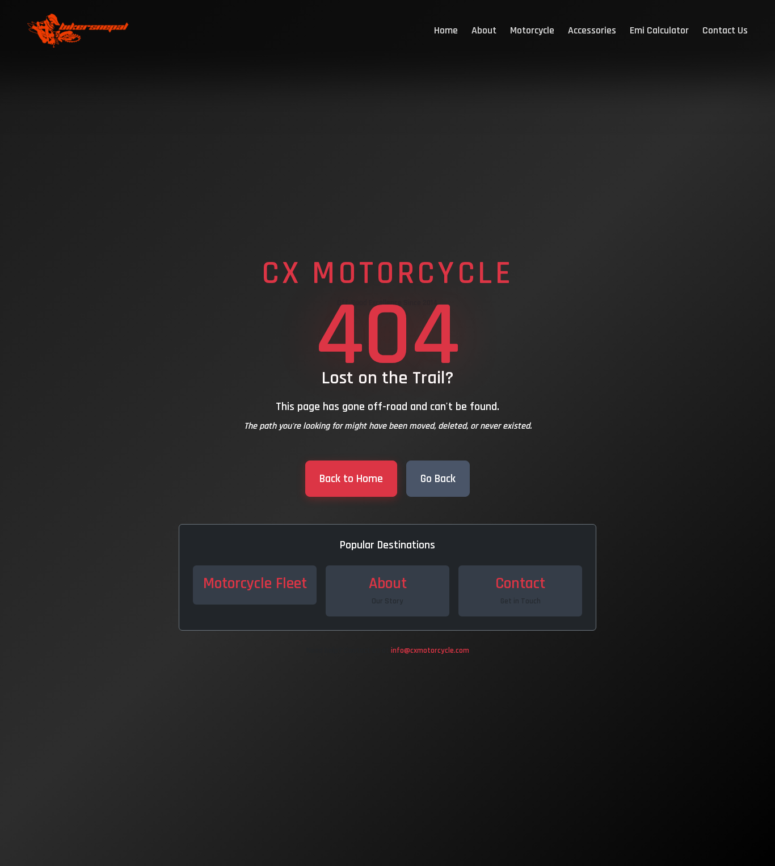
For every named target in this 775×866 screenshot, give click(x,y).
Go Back (438, 478)
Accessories (592, 30)
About (483, 30)
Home (446, 30)
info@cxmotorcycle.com (430, 650)
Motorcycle (532, 30)
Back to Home (351, 478)
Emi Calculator (659, 30)
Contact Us (725, 30)
